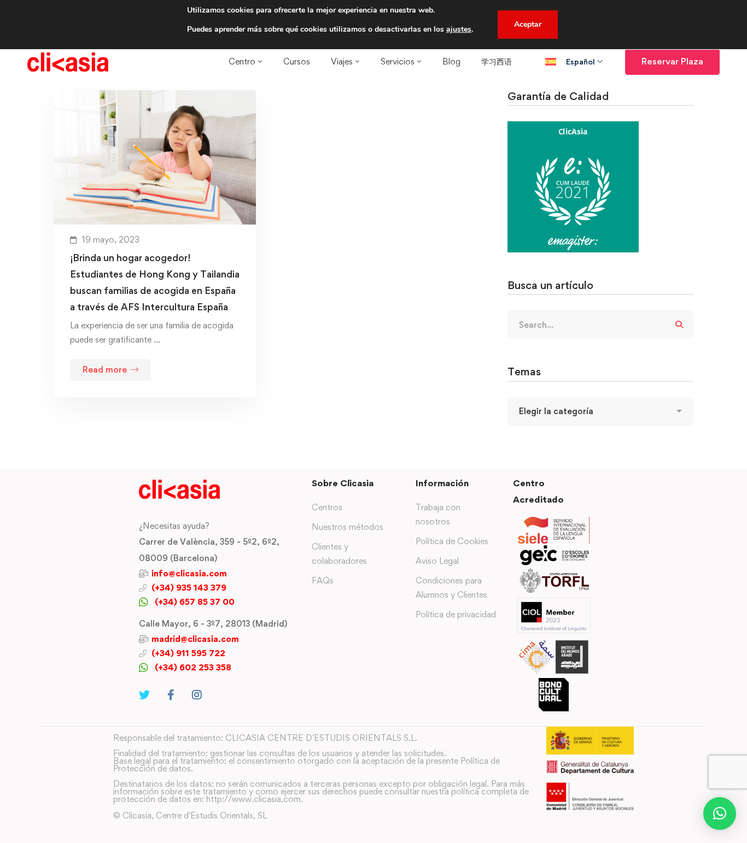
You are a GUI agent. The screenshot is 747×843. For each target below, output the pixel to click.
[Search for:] (600, 325)
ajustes (458, 29)
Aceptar (527, 24)
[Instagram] (197, 695)
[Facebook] (171, 695)
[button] (719, 813)
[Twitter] (144, 695)
